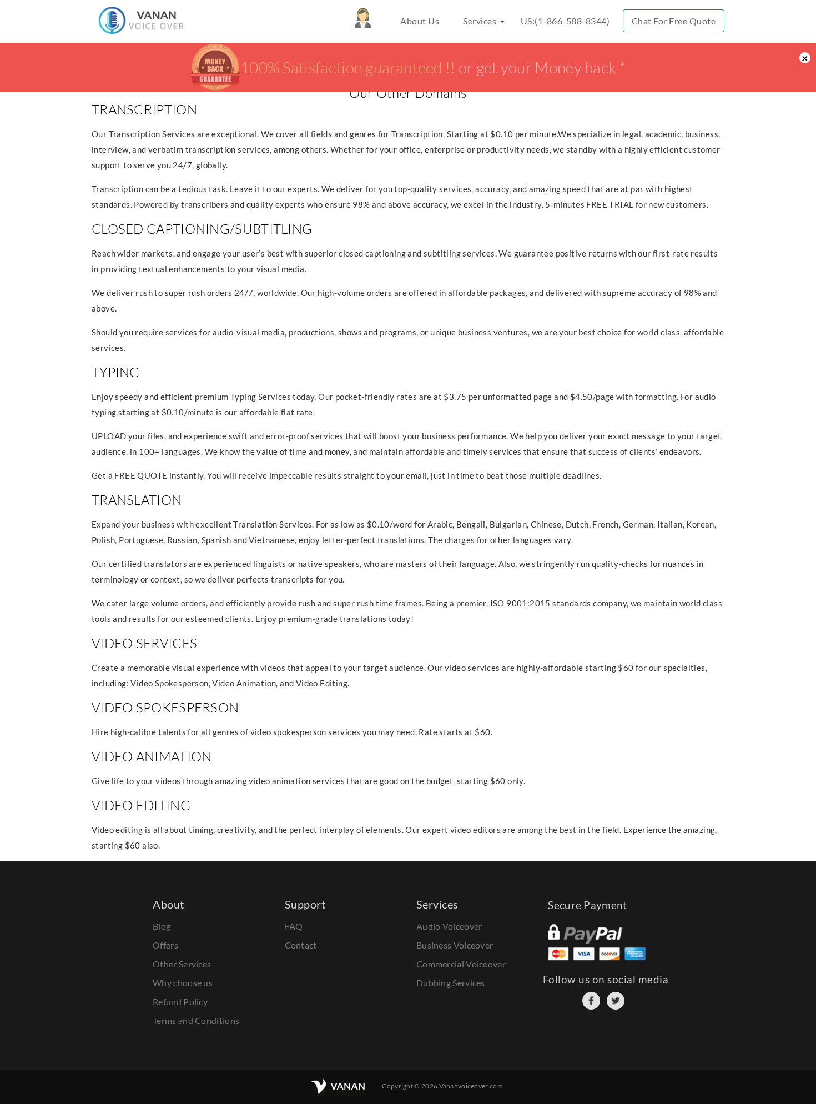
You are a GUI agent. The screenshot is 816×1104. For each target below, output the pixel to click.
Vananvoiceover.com (471, 1086)
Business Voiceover (454, 945)
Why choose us (183, 982)
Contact (301, 945)
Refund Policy (180, 1001)
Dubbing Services (450, 982)
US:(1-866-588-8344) (565, 21)
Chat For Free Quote (674, 21)
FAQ (294, 926)
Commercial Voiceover (461, 964)
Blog (161, 926)
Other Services (182, 964)
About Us (419, 21)
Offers (165, 945)
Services (479, 21)
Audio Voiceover (449, 926)
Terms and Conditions (196, 1020)
